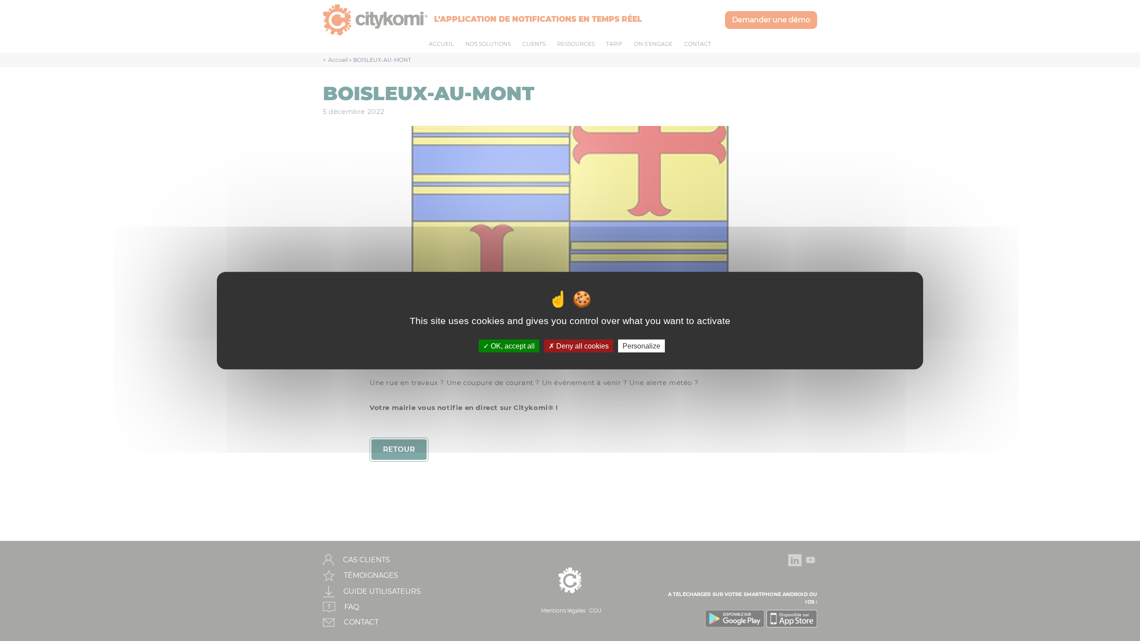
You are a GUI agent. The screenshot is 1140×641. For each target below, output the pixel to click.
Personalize (641, 345)
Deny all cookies (581, 345)
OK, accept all (512, 345)
